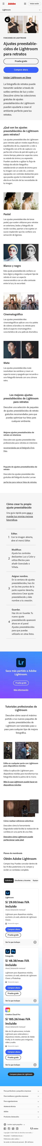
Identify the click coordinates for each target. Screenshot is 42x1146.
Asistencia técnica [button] (10, 1106)
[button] (25, 4)
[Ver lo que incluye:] (35, 942)
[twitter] (13, 1128)
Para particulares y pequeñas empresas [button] (17, 1091)
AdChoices (30, 1142)
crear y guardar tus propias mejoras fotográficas (19, 516)
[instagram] (9, 1128)
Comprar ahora (21, 69)
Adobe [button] (6, 1112)
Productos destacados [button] (11, 1117)
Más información (21, 690)
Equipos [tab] (35, 880)
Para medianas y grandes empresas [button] (16, 1096)
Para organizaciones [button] (11, 1101)
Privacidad (7, 1136)
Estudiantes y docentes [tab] (23, 880)
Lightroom (6, 10)
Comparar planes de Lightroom (21, 1074)
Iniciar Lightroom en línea (17, 77)
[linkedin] (17, 1128)
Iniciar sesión (34, 4)
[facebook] (5, 1128)
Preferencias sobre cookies (11, 1139)
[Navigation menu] (3, 3)
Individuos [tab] (8, 880)
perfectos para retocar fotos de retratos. (20, 482)
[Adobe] (12, 3)
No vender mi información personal (14, 1142)
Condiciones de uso (16, 1136)
